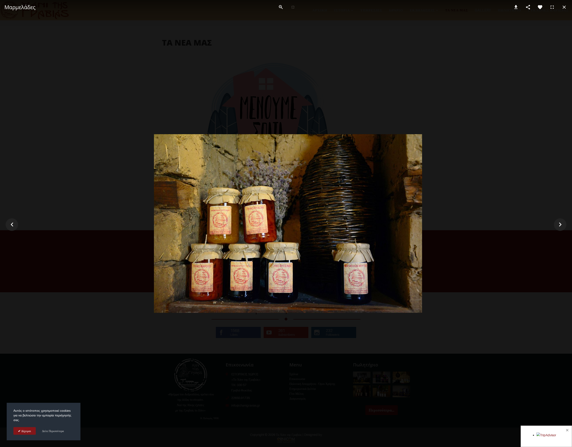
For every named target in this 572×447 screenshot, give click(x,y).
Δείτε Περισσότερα (53, 431)
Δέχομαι (26, 431)
